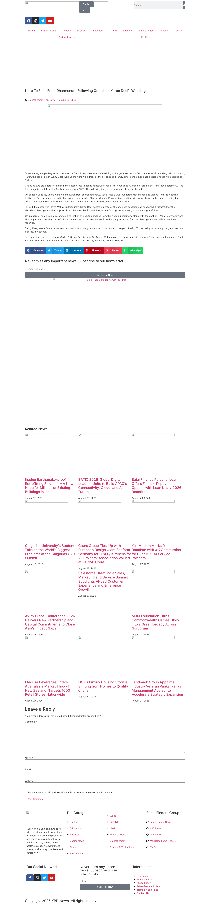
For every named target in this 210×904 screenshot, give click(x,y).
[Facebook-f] (30, 877)
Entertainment (146, 30)
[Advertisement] (105, 65)
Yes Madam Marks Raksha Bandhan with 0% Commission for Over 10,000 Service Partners (156, 552)
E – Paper (146, 37)
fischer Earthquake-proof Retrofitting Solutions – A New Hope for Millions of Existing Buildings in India (49, 485)
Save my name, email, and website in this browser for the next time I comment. (70, 792)
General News (48, 30)
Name (29, 758)
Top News (50, 99)
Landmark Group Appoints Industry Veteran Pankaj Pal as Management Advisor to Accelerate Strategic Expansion (157, 688)
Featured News (66, 37)
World (113, 30)
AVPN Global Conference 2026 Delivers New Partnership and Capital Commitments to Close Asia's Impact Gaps (50, 622)
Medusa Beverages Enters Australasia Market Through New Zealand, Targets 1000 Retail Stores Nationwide (47, 688)
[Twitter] (42, 20)
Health (164, 30)
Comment (31, 722)
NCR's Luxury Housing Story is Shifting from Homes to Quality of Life (103, 686)
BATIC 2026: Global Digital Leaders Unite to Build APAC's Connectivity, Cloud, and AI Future (102, 485)
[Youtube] (50, 20)
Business (82, 30)
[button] (35, 250)
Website (29, 781)
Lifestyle (127, 30)
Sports (178, 30)
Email (29, 769)
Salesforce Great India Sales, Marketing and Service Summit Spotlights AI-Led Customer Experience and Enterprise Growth (103, 581)
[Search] (184, 5)
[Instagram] (35, 20)
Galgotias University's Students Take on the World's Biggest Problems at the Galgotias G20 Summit (50, 552)
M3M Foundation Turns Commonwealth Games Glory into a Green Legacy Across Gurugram (155, 622)
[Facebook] (28, 20)
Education (98, 30)
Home (31, 30)
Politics (67, 30)
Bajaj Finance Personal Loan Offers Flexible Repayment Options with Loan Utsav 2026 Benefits (156, 485)
